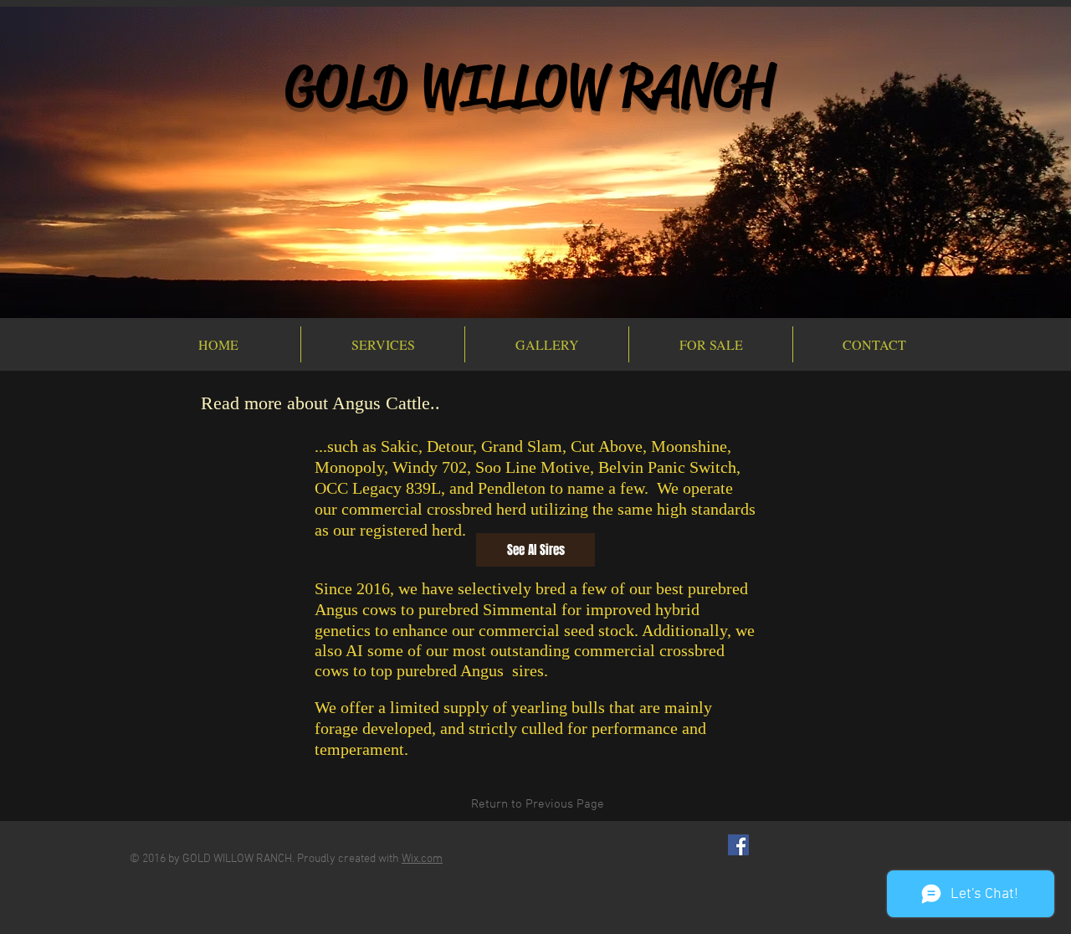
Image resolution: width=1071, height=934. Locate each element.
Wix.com (422, 859)
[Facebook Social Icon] (738, 844)
